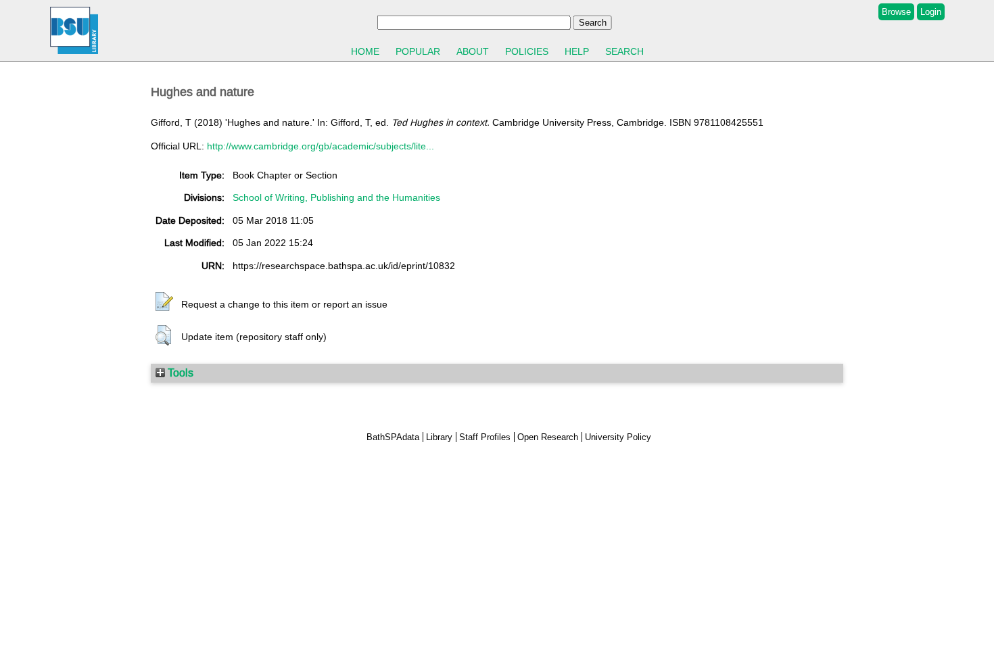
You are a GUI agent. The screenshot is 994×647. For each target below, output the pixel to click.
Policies (526, 51)
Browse (896, 12)
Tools (179, 372)
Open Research (547, 437)
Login (930, 12)
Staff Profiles (485, 437)
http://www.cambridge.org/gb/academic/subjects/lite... (320, 146)
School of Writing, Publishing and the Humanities (336, 197)
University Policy (618, 437)
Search (624, 51)
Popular (418, 51)
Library (439, 437)
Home (365, 51)
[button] (164, 302)
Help (577, 51)
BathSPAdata (392, 437)
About (472, 51)
